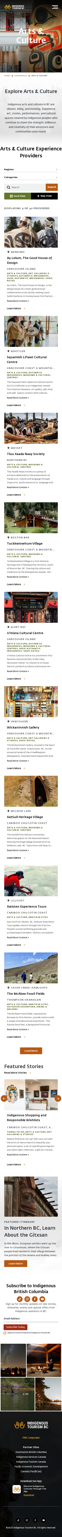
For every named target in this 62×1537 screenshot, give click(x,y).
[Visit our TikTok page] (20, 1299)
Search (52, 187)
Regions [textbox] (9, 170)
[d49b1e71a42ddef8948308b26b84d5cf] (18, 1394)
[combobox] (31, 169)
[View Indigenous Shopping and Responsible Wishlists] (31, 1094)
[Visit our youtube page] (43, 1520)
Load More (31, 1051)
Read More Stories (15, 1073)
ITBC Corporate (31, 1438)
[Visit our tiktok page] (18, 1520)
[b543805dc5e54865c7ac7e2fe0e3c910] (44, 1360)
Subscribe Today (15, 1327)
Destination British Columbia (31, 1452)
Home (7, 76)
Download (29, 1495)
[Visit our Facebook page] (35, 1299)
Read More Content (18, 301)
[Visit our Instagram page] (27, 1299)
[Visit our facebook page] (35, 1520)
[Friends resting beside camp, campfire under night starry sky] (13, 1360)
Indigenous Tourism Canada (31, 1462)
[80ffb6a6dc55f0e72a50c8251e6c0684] (48, 1394)
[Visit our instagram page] (26, 1520)
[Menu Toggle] (55, 7)
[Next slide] (58, 1098)
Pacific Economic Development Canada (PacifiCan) (31, 1469)
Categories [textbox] (11, 177)
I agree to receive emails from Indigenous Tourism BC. (29, 1333)
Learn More (14, 308)
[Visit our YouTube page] (42, 1299)
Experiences (21, 76)
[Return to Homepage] (14, 6)
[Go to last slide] (4, 1098)
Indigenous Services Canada (31, 1457)
